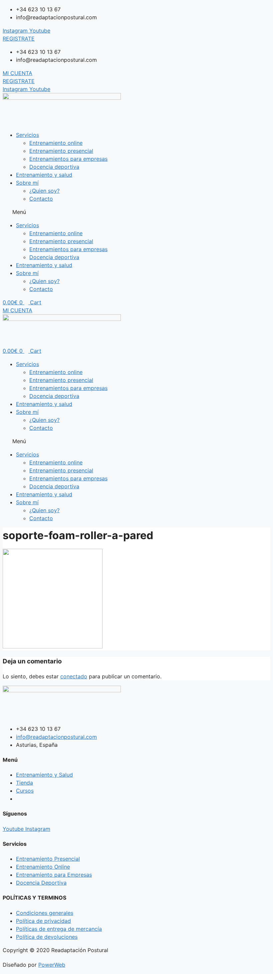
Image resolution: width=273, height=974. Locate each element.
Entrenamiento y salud (44, 174)
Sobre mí (27, 182)
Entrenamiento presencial (61, 150)
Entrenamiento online (56, 143)
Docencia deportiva (54, 166)
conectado (73, 676)
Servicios (27, 135)
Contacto (41, 198)
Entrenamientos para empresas (68, 158)
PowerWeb (51, 964)
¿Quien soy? (44, 190)
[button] (136, 212)
